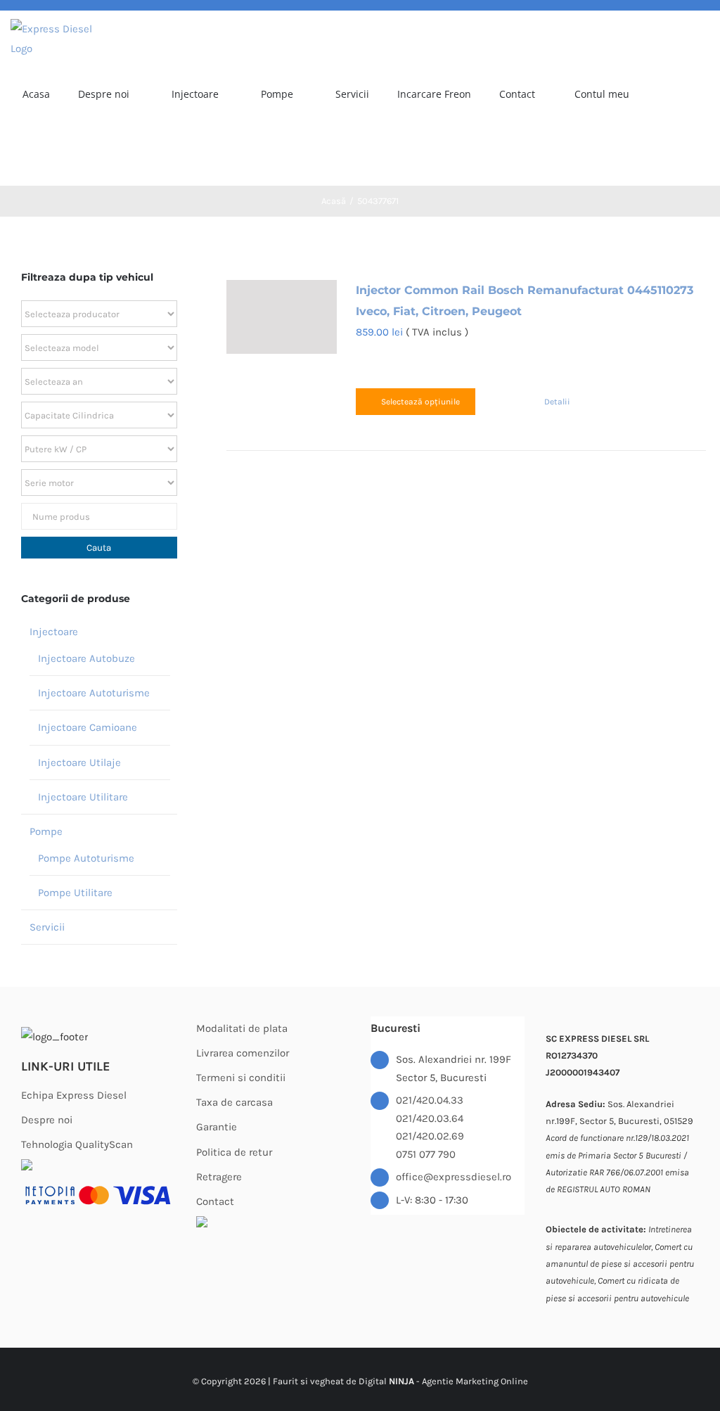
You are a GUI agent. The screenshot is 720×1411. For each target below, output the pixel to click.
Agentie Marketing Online (475, 1381)
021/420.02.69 (430, 1136)
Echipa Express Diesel (74, 1095)
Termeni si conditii (240, 1077)
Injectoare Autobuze (86, 658)
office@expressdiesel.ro (453, 1176)
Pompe (46, 831)
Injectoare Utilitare (83, 797)
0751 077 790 (426, 1154)
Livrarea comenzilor (242, 1053)
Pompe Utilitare (75, 892)
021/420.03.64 (429, 1118)
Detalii (557, 402)
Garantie (216, 1126)
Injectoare (54, 631)
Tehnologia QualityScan (77, 1144)
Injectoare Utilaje (79, 762)
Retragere (219, 1176)
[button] (70, 155)
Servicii (47, 927)
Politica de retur (234, 1152)
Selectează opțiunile (420, 402)
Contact (215, 1201)
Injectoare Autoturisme (94, 693)
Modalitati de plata (242, 1028)
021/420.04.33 (429, 1100)
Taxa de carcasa (234, 1102)
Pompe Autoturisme (86, 858)
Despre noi (46, 1119)
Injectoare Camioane (87, 727)
